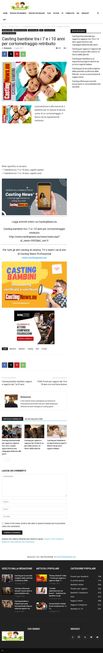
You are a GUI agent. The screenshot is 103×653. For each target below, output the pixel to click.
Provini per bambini (18, 13)
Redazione (8, 48)
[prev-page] (3, 459)
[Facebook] (4, 54)
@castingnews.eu (65, 557)
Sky (4, 20)
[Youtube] (97, 637)
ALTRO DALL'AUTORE (34, 419)
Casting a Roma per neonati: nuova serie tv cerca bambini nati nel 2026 (86, 84)
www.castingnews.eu (34, 257)
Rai (78, 13)
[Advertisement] (69, 6)
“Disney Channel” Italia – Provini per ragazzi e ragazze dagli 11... (57, 578)
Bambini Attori (14, 26)
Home (5, 13)
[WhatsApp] (23, 54)
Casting (30, 349)
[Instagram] (79, 637)
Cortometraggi (33, 30)
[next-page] (8, 459)
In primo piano (49, 30)
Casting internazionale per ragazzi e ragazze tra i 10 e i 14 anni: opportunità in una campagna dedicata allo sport (85, 40)
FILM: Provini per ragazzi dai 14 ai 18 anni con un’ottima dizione (52, 383)
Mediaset (85, 13)
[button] (98, 13)
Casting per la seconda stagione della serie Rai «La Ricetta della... (23, 578)
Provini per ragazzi (37, 13)
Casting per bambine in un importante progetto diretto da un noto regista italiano (85, 61)
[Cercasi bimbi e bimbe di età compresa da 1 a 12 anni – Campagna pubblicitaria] (41, 606)
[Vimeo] (91, 637)
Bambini (22, 349)
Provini (44, 349)
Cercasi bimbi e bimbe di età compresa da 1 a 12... (57, 606)
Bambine (13, 349)
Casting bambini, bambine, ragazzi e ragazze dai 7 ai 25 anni (17, 383)
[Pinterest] (17, 54)
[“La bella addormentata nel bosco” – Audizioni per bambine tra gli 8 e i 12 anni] (41, 590)
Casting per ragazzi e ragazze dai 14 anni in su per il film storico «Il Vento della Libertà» (86, 52)
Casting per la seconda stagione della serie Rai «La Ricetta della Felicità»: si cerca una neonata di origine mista (86, 72)
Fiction (56, 13)
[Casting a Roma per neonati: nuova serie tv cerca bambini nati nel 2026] (7, 591)
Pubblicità (70, 13)
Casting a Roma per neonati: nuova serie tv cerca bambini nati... (23, 591)
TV (62, 13)
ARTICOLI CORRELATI (12, 419)
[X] (10, 54)
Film (49, 13)
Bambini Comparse (20, 30)
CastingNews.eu (48, 221)
